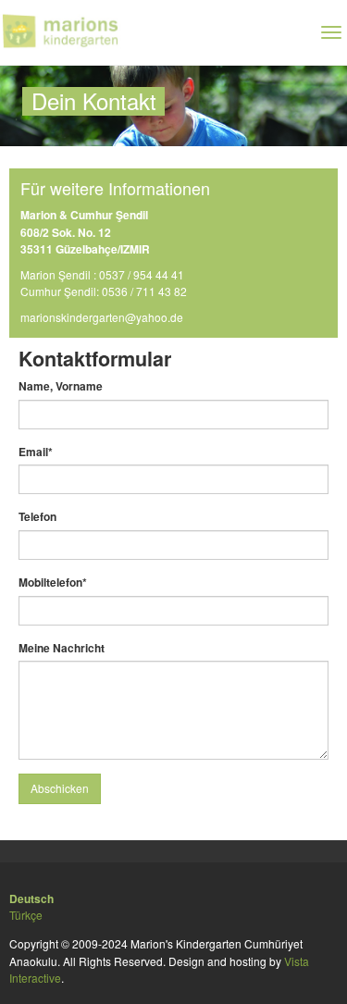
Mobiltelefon (53, 582)
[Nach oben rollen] (321, 978)
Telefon (37, 516)
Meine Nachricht (62, 647)
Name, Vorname (61, 386)
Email (36, 451)
